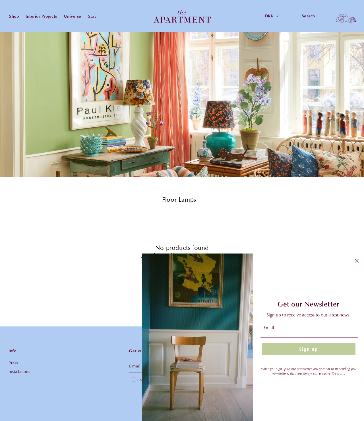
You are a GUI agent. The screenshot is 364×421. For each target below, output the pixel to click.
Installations (19, 371)
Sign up (308, 349)
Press (13, 362)
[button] (346, 16)
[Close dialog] (357, 260)
